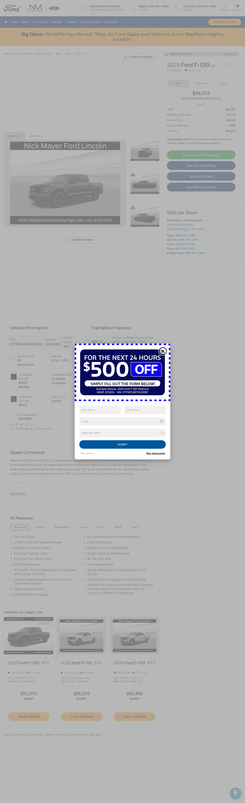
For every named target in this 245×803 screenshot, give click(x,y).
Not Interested (155, 453)
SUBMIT (123, 444)
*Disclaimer (87, 453)
